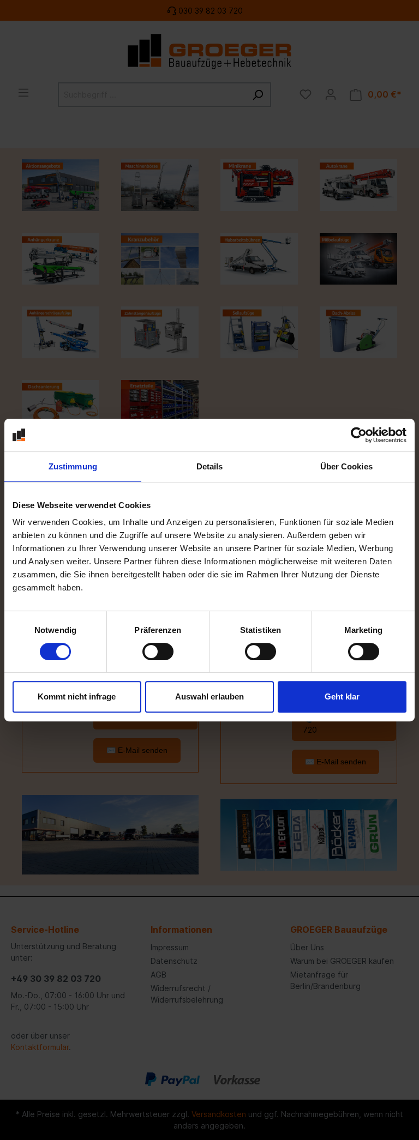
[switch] (157, 651)
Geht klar (342, 696)
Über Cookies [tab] (346, 466)
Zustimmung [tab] (73, 466)
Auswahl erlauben (209, 696)
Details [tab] (209, 466)
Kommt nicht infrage (77, 696)
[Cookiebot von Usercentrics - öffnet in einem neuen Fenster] (358, 435)
